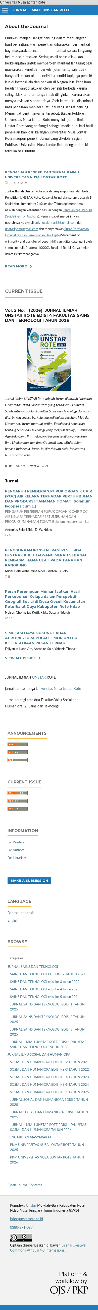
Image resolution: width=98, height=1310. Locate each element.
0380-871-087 (21, 1227)
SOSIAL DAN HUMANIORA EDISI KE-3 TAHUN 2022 (49, 1069)
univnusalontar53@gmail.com (55, 223)
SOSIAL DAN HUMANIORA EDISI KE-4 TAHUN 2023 (49, 1077)
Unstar (31, 1205)
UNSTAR (39, 677)
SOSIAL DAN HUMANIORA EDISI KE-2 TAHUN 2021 (49, 1062)
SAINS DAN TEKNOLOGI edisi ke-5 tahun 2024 (45, 997)
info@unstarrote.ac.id (26, 1219)
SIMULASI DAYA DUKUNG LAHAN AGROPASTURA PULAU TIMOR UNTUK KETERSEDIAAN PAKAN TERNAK (41, 638)
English (13, 920)
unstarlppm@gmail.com (21, 229)
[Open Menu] (5, 10)
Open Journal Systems (25, 1185)
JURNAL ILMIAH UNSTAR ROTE (41, 10)
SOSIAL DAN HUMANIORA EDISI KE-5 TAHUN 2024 (49, 1084)
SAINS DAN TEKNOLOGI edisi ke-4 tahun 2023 (45, 989)
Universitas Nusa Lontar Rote (59, 689)
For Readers (16, 842)
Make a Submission (29, 881)
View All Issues (20, 658)
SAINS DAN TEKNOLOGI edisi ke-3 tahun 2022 (45, 982)
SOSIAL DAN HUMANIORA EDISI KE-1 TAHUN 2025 (49, 1092)
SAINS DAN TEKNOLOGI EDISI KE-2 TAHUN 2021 (48, 974)
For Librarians (17, 858)
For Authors (16, 850)
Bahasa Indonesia (21, 913)
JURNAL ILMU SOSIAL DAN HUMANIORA (39, 1054)
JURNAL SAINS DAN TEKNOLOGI (33, 967)
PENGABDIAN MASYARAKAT (30, 1137)
